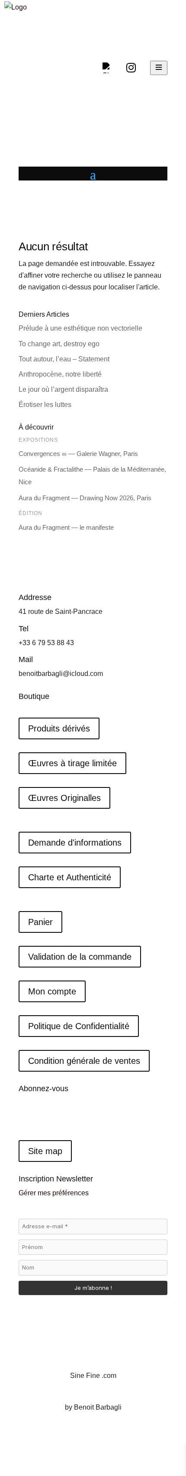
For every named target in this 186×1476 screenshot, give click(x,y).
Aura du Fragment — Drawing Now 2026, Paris (85, 498)
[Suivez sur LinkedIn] (60, 1117)
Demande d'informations (75, 842)
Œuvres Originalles (64, 798)
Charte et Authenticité (69, 877)
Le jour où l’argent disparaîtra (64, 389)
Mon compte (52, 991)
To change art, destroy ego (59, 344)
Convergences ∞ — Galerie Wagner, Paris (78, 453)
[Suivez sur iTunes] (77, 1117)
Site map (45, 1151)
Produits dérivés (59, 728)
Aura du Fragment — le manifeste (66, 527)
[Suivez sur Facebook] (25, 1117)
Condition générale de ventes (84, 1061)
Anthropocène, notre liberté (60, 374)
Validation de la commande (79, 956)
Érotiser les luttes (46, 404)
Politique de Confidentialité (78, 1026)
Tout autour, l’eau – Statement (64, 359)
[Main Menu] (158, 68)
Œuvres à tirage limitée (72, 763)
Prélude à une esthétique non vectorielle (80, 328)
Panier (40, 922)
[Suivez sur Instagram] (43, 1117)
